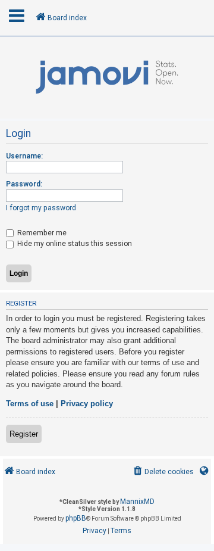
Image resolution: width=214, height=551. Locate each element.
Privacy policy (87, 403)
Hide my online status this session (73, 243)
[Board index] (107, 77)
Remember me (41, 233)
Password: (24, 184)
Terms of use (30, 403)
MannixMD (137, 501)
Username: (24, 156)
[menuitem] (162, 472)
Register (24, 433)
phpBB (75, 518)
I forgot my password (41, 208)
